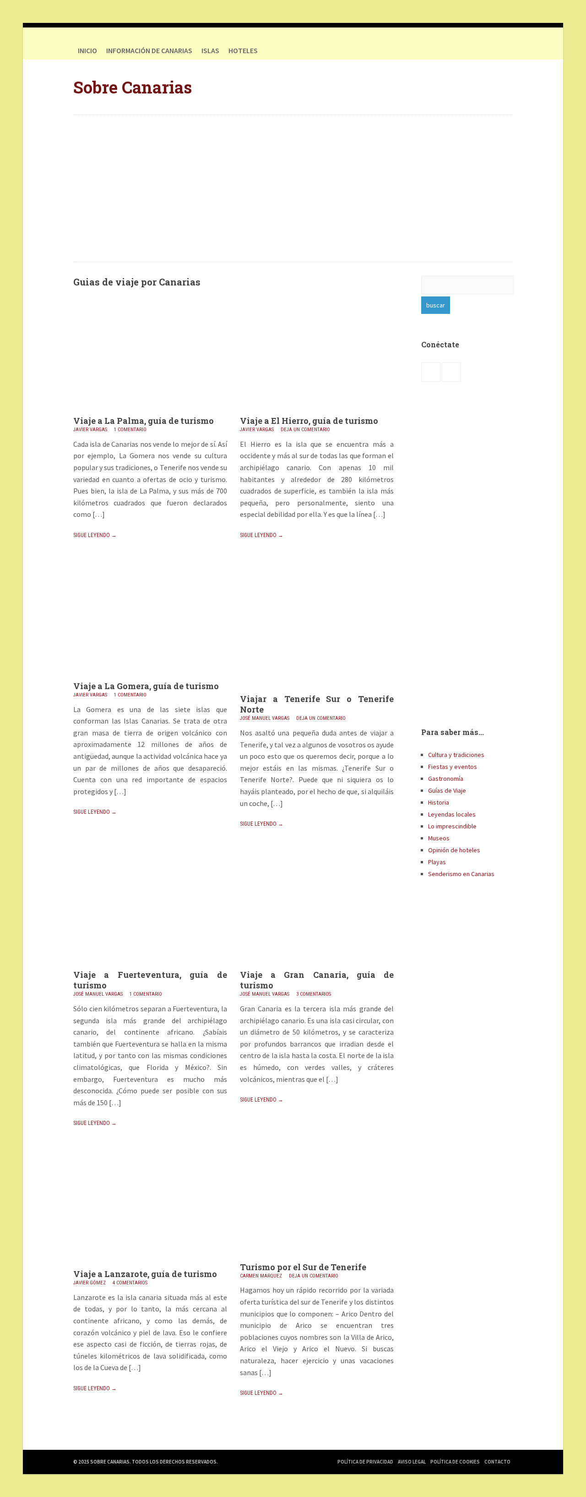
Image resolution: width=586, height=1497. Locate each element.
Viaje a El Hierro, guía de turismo (309, 420)
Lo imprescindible (452, 826)
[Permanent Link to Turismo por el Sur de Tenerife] (317, 1259)
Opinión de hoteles (454, 850)
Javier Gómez (89, 1283)
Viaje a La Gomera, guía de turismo (146, 685)
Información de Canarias (149, 50)
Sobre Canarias (132, 87)
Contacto (497, 1462)
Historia (438, 802)
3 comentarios (313, 994)
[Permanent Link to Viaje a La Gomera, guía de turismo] (150, 678)
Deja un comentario (305, 430)
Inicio (87, 50)
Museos (439, 838)
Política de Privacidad (365, 1462)
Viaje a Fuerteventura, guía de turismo (150, 980)
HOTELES (243, 50)
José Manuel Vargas (264, 718)
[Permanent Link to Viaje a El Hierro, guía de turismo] (317, 412)
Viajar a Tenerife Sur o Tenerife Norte (317, 704)
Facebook (485, 50)
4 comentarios (130, 1283)
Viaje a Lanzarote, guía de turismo (145, 1273)
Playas (437, 862)
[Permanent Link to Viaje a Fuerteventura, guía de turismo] (150, 966)
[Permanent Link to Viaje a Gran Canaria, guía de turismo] (317, 966)
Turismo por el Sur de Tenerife (303, 1266)
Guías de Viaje (447, 790)
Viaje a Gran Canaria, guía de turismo (317, 980)
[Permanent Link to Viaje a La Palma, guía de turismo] (150, 412)
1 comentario (130, 430)
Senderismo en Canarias (461, 874)
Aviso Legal (412, 1462)
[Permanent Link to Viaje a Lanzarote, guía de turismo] (150, 1266)
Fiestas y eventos (452, 766)
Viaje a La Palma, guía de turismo (143, 420)
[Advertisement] (293, 188)
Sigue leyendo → (95, 535)
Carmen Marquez (261, 1276)
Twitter (503, 50)
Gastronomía (445, 778)
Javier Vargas (90, 430)
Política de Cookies (455, 1462)
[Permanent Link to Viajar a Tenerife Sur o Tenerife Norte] (317, 691)
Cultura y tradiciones (456, 755)
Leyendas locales (452, 814)
